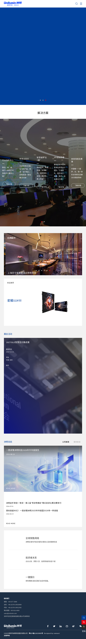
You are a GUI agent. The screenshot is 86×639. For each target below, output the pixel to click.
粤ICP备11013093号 (36, 633)
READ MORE (10, 523)
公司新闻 (65, 442)
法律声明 (7, 635)
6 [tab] (49, 270)
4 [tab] (44, 270)
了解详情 (9, 184)
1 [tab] (40, 100)
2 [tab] (44, 221)
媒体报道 (77, 442)
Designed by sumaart (52, 633)
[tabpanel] (43, 56)
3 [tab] (45, 100)
